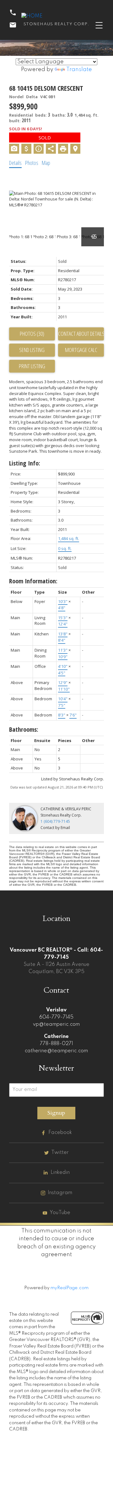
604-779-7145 (56, 1017)
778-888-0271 (56, 1043)
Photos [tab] (31, 162)
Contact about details (81, 333)
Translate (79, 69)
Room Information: (33, 581)
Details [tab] (15, 162)
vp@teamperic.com (56, 1024)
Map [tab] (46, 162)
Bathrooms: (23, 729)
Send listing (32, 350)
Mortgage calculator (81, 350)
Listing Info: (24, 463)
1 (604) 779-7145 (55, 821)
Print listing (32, 366)
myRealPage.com (70, 1288)
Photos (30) (32, 333)
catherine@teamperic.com (56, 1051)
